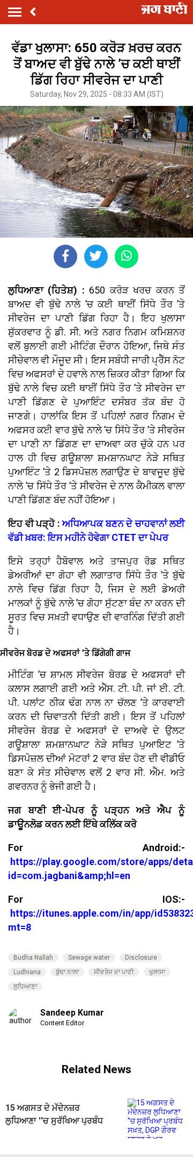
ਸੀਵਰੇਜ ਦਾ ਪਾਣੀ (114, 972)
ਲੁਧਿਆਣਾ (25, 986)
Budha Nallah (33, 957)
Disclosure (141, 957)
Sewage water (89, 957)
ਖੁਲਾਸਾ (157, 972)
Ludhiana (27, 972)
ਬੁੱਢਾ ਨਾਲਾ (67, 972)
